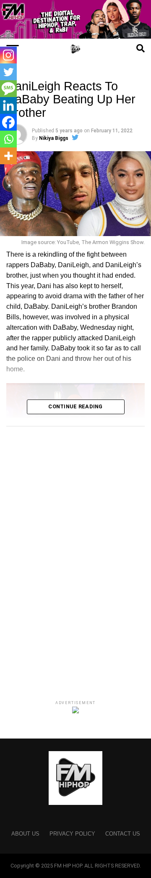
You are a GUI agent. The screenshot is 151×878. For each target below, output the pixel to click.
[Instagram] (8, 55)
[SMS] (8, 88)
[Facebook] (8, 122)
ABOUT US (25, 834)
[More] (8, 155)
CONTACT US (122, 834)
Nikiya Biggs (53, 138)
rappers (17, 264)
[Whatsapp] (8, 139)
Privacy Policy (72, 834)
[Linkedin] (8, 105)
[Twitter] (8, 71)
